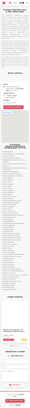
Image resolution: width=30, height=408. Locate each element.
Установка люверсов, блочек (12, 256)
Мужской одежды (8, 264)
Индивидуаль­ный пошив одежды (13, 153)
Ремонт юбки (7, 186)
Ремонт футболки (8, 192)
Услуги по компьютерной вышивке (14, 163)
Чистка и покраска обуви (11, 277)
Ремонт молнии (8, 260)
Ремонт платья (7, 188)
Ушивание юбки (8, 231)
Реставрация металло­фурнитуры (13, 223)
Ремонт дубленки (8, 242)
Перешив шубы (8, 219)
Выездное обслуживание (11, 171)
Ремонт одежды (8, 151)
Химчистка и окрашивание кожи (13, 271)
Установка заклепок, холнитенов (13, 254)
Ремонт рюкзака (8, 250)
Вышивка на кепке (9, 285)
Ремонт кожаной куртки (10, 213)
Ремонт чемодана (8, 252)
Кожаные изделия (8, 156)
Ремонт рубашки (8, 190)
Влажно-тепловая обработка (12, 174)
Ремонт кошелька (8, 246)
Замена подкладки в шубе (11, 236)
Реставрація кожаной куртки (12, 240)
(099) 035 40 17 (8, 339)
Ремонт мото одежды (10, 244)
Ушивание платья (8, 229)
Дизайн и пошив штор (10, 196)
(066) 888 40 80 (17, 356)
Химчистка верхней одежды (12, 269)
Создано (15, 405)
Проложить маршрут (13, 107)
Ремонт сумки (7, 248)
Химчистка (6, 166)
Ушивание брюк (8, 227)
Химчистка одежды (9, 266)
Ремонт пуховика (8, 207)
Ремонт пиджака (8, 184)
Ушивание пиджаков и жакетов (13, 215)
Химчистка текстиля (9, 279)
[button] (11, 345)
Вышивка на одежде (9, 283)
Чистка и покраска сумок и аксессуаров (15, 275)
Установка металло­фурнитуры (12, 200)
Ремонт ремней (8, 198)
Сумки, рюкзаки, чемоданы (11, 158)
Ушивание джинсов (9, 217)
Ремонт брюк (7, 182)
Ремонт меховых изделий (11, 202)
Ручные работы (8, 178)
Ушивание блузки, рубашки (11, 233)
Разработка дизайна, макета (12, 281)
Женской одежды (8, 262)
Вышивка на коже (8, 287)
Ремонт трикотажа (9, 225)
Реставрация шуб (8, 221)
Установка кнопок (8, 258)
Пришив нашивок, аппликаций (12, 176)
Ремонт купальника (9, 211)
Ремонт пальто (7, 209)
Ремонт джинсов (8, 180)
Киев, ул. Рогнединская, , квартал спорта (14, 330)
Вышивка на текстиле (10, 289)
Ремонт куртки (7, 194)
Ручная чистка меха (9, 273)
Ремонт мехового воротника (12, 238)
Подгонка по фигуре (9, 204)
